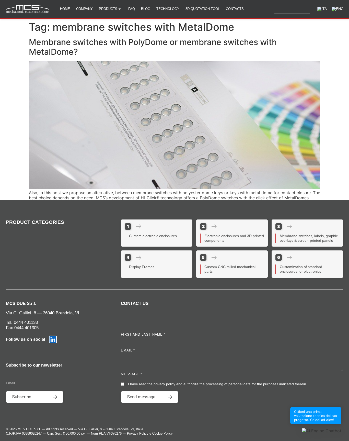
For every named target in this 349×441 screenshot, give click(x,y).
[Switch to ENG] (337, 9)
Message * (131, 374)
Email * (128, 350)
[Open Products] (121, 9)
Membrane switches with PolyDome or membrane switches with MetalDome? (153, 47)
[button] (321, 430)
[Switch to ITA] (322, 9)
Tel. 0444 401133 (22, 322)
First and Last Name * (143, 334)
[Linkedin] (53, 339)
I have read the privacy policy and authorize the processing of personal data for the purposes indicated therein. (217, 384)
